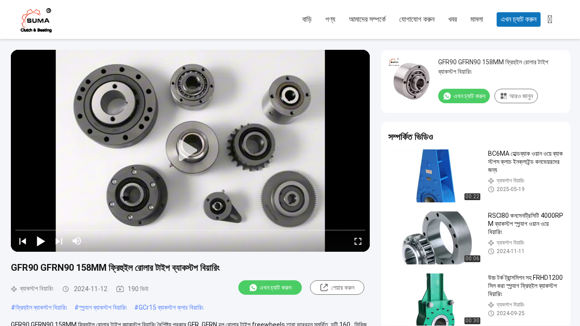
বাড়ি (307, 19)
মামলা (476, 19)
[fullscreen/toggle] (358, 241)
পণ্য (330, 19)
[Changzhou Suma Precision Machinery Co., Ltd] (68, 20)
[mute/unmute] (77, 241)
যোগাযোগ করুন (417, 19)
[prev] (23, 241)
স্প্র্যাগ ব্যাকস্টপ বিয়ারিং (103, 307)
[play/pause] (41, 241)
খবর (452, 19)
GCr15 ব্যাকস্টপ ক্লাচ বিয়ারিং (171, 307)
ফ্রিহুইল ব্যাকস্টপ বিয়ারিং (41, 307)
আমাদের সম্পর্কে (367, 19)
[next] (59, 241)
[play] (190, 150)
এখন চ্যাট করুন (518, 19)
